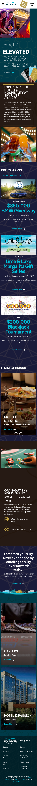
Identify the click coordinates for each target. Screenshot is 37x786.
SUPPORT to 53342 (19, 779)
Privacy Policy (24, 762)
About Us (6, 751)
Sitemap (22, 747)
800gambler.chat (18, 781)
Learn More (16, 584)
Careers (5, 747)
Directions (6, 768)
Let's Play (7, 72)
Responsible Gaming (26, 751)
